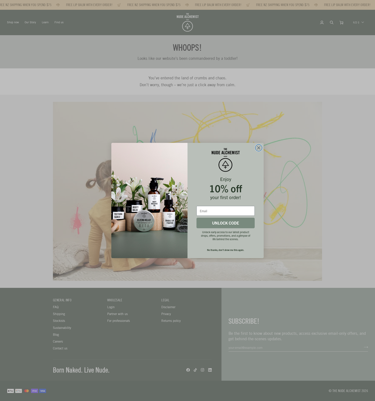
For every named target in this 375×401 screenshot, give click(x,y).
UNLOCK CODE (225, 222)
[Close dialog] (258, 147)
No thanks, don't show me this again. (225, 249)
